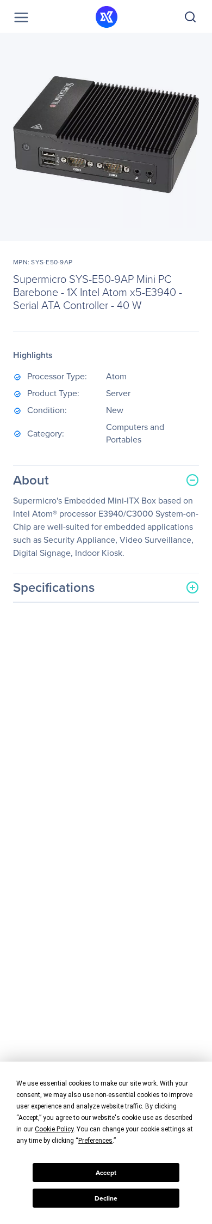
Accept (106, 1173)
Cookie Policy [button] (54, 1129)
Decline (106, 1198)
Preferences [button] (95, 1140)
